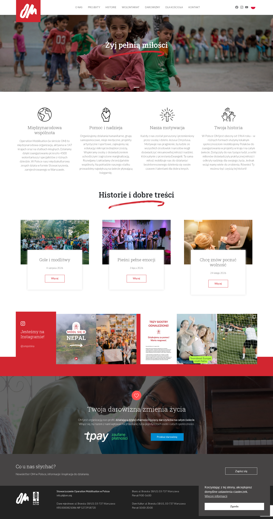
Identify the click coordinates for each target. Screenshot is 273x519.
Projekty (94, 7)
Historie (110, 7)
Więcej (54, 278)
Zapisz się (241, 471)
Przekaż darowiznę (167, 436)
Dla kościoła (174, 7)
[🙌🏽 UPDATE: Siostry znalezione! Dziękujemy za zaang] (156, 339)
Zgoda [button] (234, 506)
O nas (78, 7)
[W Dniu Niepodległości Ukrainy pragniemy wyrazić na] (116, 339)
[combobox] (253, 7)
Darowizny (152, 7)
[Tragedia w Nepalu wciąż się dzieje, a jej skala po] (76, 339)
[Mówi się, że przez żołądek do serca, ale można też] (237, 339)
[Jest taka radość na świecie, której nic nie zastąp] (197, 339)
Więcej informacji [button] (216, 496)
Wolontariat (130, 7)
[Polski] (253, 6)
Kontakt (194, 7)
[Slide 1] (136, 87)
